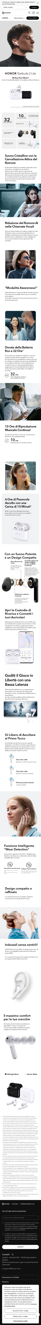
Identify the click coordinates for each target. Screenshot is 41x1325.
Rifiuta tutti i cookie (20, 1316)
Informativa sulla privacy (27, 1228)
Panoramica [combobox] (18, 18)
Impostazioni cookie (20, 1321)
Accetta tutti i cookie (20, 1311)
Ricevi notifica (32, 18)
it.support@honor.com (11, 1269)
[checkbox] (20, 1226)
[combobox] (6, 18)
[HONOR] (7, 1204)
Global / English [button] (8, 7)
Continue (34, 7)
